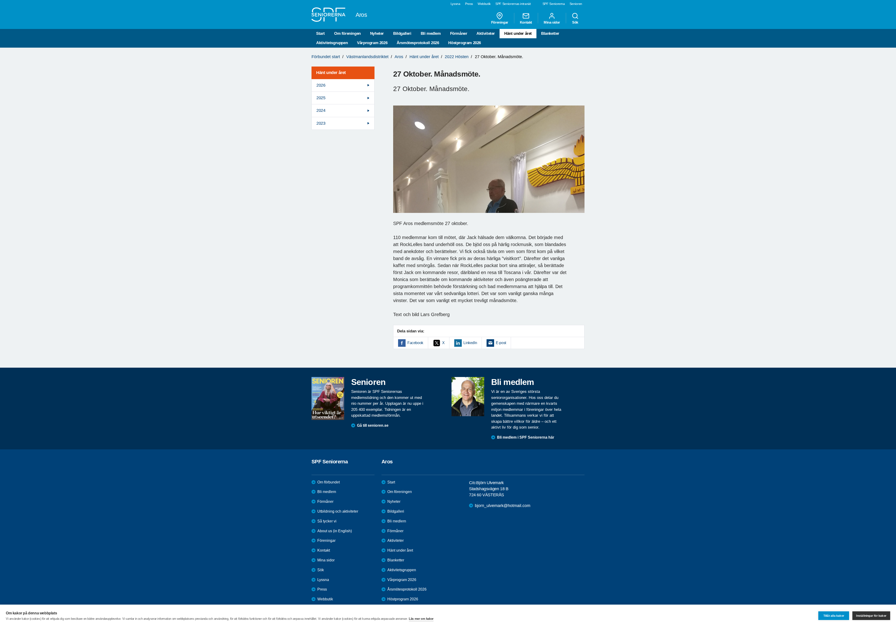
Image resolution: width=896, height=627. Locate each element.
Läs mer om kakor (421, 618)
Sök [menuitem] (575, 22)
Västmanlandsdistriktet (367, 57)
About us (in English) (334, 531)
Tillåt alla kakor (833, 615)
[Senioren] (328, 398)
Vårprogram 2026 (372, 43)
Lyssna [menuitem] (455, 4)
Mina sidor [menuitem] (552, 22)
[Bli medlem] (468, 396)
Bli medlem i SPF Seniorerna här (525, 437)
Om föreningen (347, 33)
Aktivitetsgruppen (332, 43)
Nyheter (377, 33)
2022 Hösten (457, 57)
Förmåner (458, 33)
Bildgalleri (402, 33)
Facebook (415, 343)
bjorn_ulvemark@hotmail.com (502, 505)
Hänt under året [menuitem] (331, 72)
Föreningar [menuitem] (499, 22)
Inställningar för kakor (871, 615)
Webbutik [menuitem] (484, 4)
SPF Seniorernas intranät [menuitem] (513, 4)
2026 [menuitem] (320, 85)
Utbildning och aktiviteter (337, 511)
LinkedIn (470, 343)
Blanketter (550, 33)
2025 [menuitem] (320, 97)
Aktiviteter (485, 33)
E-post (501, 343)
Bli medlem (431, 33)
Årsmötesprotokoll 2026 (418, 43)
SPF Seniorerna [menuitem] (553, 4)
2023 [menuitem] (320, 123)
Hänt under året (518, 33)
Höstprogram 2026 (464, 43)
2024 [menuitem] (320, 110)
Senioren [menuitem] (576, 4)
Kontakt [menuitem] (526, 22)
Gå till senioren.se (372, 425)
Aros (399, 57)
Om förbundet (328, 482)
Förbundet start (326, 57)
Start (320, 33)
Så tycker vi (326, 521)
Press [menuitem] (469, 4)
